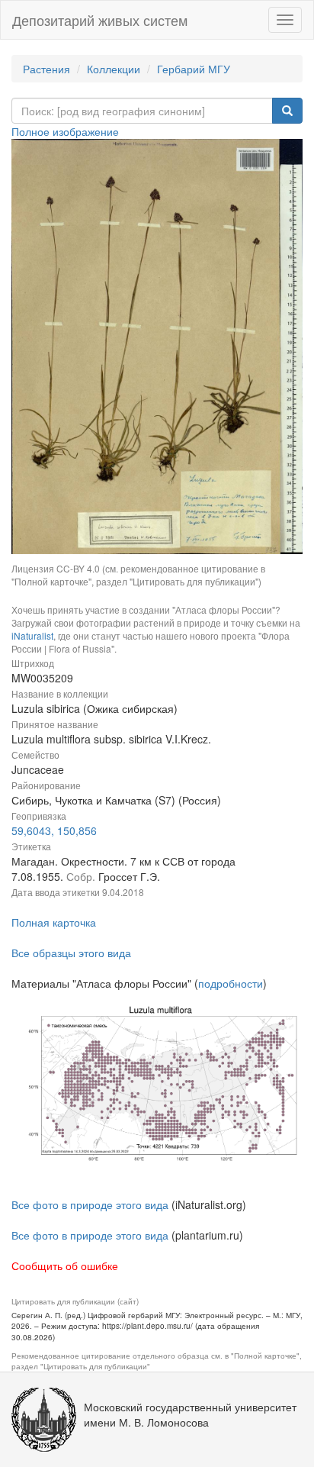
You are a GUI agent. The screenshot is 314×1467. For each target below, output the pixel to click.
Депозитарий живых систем (99, 20)
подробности (230, 983)
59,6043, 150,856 (54, 830)
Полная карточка (53, 922)
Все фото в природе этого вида (89, 1204)
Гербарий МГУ (193, 68)
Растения (46, 68)
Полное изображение (65, 131)
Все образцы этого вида (71, 952)
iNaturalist (32, 635)
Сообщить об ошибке (64, 1265)
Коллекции (113, 68)
